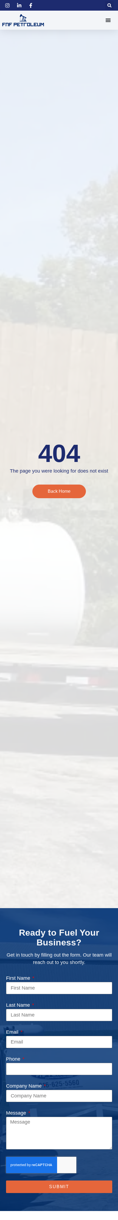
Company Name (24, 1086)
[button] (109, 5)
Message (16, 1113)
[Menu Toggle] (108, 20)
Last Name (18, 1005)
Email (13, 1032)
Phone (14, 1059)
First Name (19, 978)
